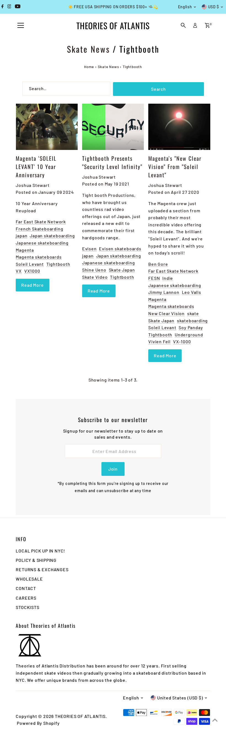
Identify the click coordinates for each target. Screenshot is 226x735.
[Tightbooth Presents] (113, 127)
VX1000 (32, 270)
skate (193, 313)
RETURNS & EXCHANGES (42, 569)
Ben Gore (158, 264)
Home (89, 67)
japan (21, 235)
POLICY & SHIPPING (36, 560)
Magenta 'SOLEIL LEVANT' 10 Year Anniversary (36, 166)
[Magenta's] (179, 127)
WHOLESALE (29, 578)
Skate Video (95, 277)
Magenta (25, 250)
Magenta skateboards (38, 256)
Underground (189, 334)
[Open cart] (207, 25)
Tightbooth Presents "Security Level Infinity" (112, 162)
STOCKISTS (27, 607)
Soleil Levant (30, 264)
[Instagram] (9, 7)
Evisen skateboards (120, 248)
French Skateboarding (39, 228)
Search (158, 89)
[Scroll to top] (214, 719)
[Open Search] (183, 25)
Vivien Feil (159, 341)
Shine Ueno (94, 269)
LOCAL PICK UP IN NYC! (40, 550)
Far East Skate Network (41, 221)
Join (113, 468)
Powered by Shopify (38, 723)
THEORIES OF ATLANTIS (113, 25)
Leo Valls (191, 292)
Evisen (89, 248)
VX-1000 (182, 341)
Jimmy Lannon (163, 292)
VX (19, 270)
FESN (154, 278)
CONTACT (26, 588)
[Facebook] (2, 7)
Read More (32, 285)
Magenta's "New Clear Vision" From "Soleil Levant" (174, 166)
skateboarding (192, 320)
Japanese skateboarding (42, 242)
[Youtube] (18, 7)
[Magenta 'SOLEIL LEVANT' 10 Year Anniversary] (46, 127)
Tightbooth (58, 264)
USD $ (213, 6)
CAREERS (26, 597)
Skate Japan (122, 269)
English (185, 6)
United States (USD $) (180, 697)
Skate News (88, 49)
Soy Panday (191, 327)
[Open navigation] (21, 26)
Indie (167, 278)
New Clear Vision (166, 313)
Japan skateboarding (52, 235)
